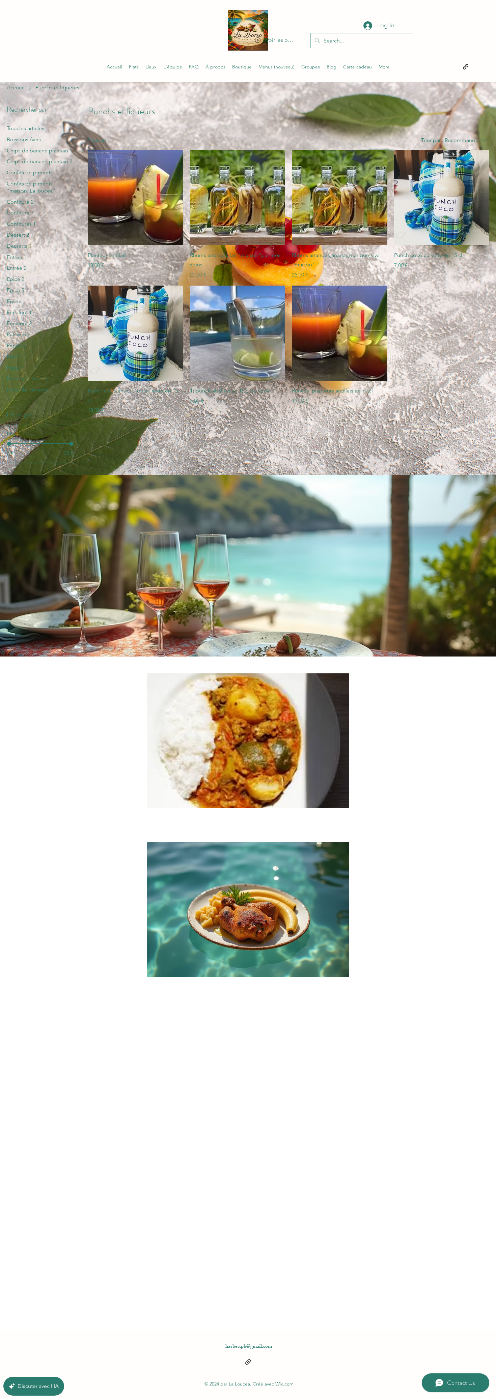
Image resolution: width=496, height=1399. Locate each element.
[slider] (9, 444)
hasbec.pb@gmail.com (248, 1346)
